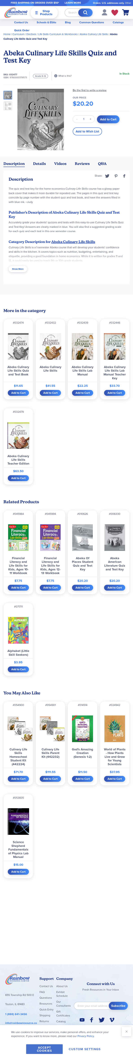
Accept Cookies (44, 1049)
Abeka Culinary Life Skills (94, 34)
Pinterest (116, 176)
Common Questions (91, 22)
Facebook (124, 176)
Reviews (82, 164)
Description (14, 164)
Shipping (44, 1015)
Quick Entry (46, 1009)
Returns (44, 1021)
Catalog (61, 1021)
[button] (104, 12)
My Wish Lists (114, 12)
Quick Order (21, 30)
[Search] (85, 13)
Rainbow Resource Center (17, 980)
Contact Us (21, 22)
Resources (45, 1004)
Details (39, 164)
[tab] (14, 164)
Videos (60, 164)
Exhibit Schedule (62, 994)
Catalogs (118, 22)
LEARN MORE (73, 3)
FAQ (42, 992)
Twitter (107, 176)
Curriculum (18, 34)
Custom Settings (85, 1049)
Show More (18, 269)
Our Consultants (63, 1004)
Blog (68, 22)
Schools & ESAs (46, 22)
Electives (31, 34)
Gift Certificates (63, 1014)
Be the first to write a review (90, 90)
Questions (45, 998)
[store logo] (16, 12)
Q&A (102, 164)
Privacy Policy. (86, 1036)
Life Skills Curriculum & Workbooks (58, 34)
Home (6, 34)
